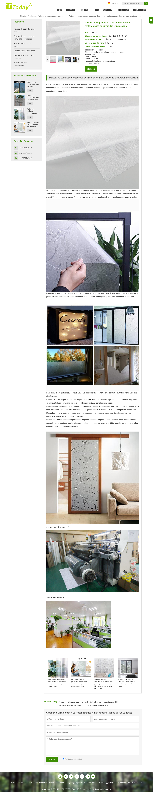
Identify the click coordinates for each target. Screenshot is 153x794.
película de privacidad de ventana (70, 705)
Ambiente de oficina (55, 597)
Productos (32, 16)
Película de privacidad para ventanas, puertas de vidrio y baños (33, 84)
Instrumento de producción (58, 527)
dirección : (15, 783)
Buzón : (100, 783)
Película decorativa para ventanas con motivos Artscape (33, 98)
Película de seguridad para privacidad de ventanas (24, 37)
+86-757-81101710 (25, 148)
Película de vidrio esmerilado (69, 702)
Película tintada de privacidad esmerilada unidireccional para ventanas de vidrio (33, 125)
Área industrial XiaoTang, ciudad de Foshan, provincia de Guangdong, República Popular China (57, 783)
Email (91, 68)
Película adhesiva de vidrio (24, 51)
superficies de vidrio (111, 702)
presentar (51, 759)
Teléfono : (123, 783)
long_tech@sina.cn (25, 153)
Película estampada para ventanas (23, 56)
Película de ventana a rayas (22, 45)
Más (30, 90)
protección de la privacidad (91, 702)
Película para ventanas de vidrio (97, 705)
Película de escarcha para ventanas (52, 16)
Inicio (23, 16)
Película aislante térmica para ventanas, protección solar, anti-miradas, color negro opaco (32, 111)
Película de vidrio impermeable (20, 64)
